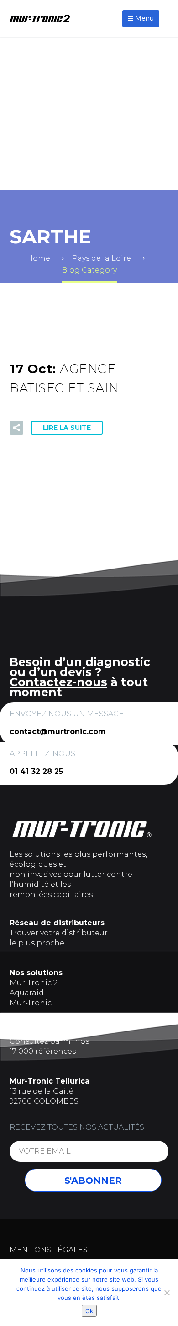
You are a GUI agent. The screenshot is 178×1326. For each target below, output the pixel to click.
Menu (143, 18)
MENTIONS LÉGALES (49, 1249)
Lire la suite (67, 428)
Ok (89, 1311)
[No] (166, 1292)
